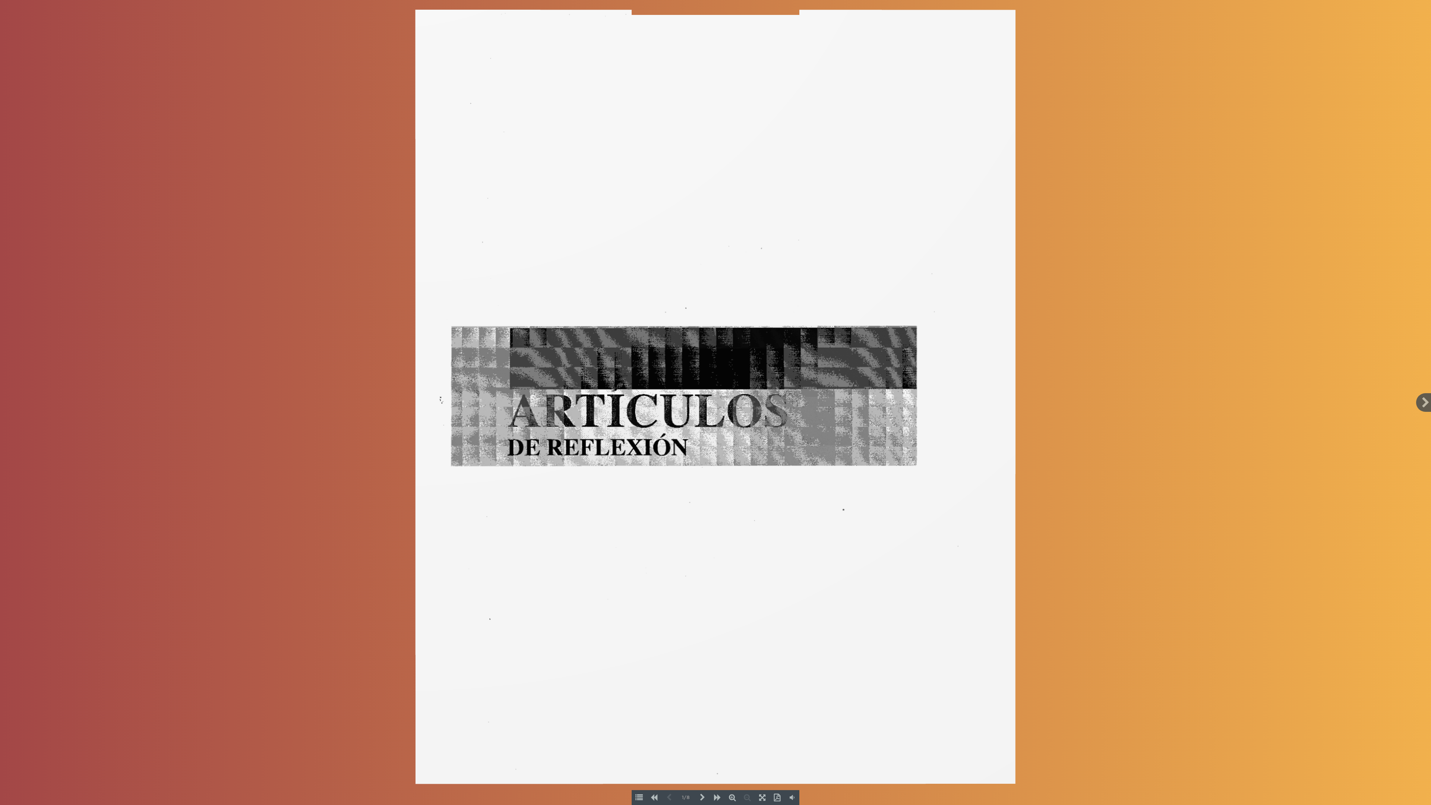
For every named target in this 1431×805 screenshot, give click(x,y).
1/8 (686, 797)
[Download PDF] (777, 797)
